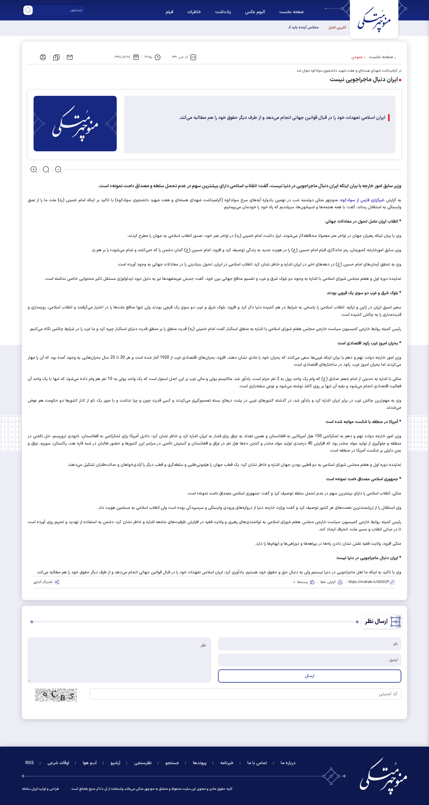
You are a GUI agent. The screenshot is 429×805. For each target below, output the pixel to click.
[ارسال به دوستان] (69, 57)
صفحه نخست (291, 12)
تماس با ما (257, 763)
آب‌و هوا (90, 763)
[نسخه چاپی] (42, 57)
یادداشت (223, 12)
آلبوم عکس (255, 12)
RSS (29, 763)
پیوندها (200, 763)
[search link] (28, 10)
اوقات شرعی (58, 763)
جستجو (172, 763)
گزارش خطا (328, 582)
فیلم (169, 12)
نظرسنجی (143, 763)
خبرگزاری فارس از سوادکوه (363, 200)
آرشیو (116, 763)
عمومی (357, 57)
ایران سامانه (30, 789)
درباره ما (288, 763)
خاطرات (194, 12)
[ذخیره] (56, 57)
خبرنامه (227, 763)
